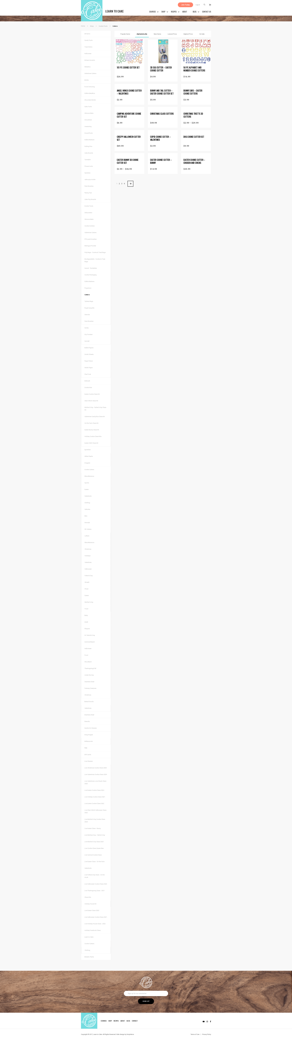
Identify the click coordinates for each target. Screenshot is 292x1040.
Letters (87, 536)
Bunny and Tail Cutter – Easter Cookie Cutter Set (161, 92)
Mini (86, 516)
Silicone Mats (89, 113)
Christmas (88, 549)
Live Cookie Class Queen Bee (94, 848)
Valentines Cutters (90, 73)
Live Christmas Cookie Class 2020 (96, 768)
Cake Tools (88, 106)
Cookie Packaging (90, 275)
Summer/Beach (90, 642)
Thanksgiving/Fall (90, 668)
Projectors (88, 288)
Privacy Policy (206, 1034)
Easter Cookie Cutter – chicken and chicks (194, 161)
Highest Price (188, 34)
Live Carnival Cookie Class (93, 855)
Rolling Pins (88, 146)
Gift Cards (87, 754)
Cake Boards (89, 153)
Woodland (88, 662)
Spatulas (87, 173)
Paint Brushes (89, 186)
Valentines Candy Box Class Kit (95, 416)
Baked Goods (89, 701)
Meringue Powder (90, 246)
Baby (86, 615)
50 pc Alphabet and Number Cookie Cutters (194, 69)
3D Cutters (88, 529)
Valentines (88, 562)
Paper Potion (89, 361)
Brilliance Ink (89, 741)
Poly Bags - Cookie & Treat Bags (95, 252)
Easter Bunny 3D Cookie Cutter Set (127, 161)
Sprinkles (87, 450)
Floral (86, 589)
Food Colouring (89, 87)
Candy (86, 328)
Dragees (87, 463)
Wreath (87, 582)
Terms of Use (195, 1034)
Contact (135, 1021)
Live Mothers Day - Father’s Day (95, 835)
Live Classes (88, 761)
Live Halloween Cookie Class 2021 (96, 917)
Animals (87, 522)
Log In (198, 5)
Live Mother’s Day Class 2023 (94, 842)
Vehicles (87, 509)
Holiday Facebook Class (93, 930)
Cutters (87, 295)
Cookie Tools (103, 26)
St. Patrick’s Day (90, 635)
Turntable (88, 159)
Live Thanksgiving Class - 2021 (95, 890)
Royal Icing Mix (89, 308)
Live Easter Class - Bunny (93, 828)
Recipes (174, 11)
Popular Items (125, 34)
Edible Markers (89, 140)
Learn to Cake (88, 937)
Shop (163, 11)
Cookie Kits (88, 387)
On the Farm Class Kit (91, 423)
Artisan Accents (89, 60)
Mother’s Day (89, 602)
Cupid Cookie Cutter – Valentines (160, 138)
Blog (194, 11)
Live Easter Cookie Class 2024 (94, 790)
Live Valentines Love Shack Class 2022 (95, 782)
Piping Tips (88, 193)
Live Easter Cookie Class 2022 (94, 803)
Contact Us (206, 11)
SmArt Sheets (89, 354)
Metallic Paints (89, 957)
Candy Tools (88, 40)
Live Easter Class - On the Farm (95, 861)
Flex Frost (88, 374)
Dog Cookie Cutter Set (193, 136)
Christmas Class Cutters (162, 113)
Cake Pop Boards (90, 199)
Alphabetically (142, 34)
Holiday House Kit (90, 904)
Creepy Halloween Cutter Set (129, 138)
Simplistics (130, 1034)
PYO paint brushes (90, 239)
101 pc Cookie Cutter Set (128, 67)
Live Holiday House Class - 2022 (95, 924)
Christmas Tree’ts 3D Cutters (193, 115)
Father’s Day (89, 575)
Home (83, 26)
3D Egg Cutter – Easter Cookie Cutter (161, 69)
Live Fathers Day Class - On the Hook (95, 876)
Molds (86, 80)
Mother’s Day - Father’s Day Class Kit (95, 409)
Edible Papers (88, 348)
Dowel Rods (89, 133)
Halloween (87, 53)
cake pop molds (90, 179)
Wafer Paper (89, 367)
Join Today (185, 5)
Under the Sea (89, 675)
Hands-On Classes (90, 728)
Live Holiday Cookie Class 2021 (95, 797)
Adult (86, 622)
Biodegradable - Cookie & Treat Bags (95, 260)
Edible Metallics (90, 93)
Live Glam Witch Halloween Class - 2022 (96, 811)
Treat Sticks (88, 47)
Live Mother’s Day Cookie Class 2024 (95, 820)
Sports (87, 483)
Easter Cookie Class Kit (92, 394)
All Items (87, 34)
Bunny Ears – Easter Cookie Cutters (192, 92)
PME (85, 748)
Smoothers (88, 120)
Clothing (87, 503)
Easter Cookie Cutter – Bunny (161, 161)
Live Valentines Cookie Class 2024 (96, 774)
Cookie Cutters (89, 469)
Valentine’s (88, 496)
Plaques (87, 628)
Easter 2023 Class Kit (91, 443)
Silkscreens (88, 212)
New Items (157, 34)
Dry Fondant (89, 334)
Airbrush (87, 381)
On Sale (202, 34)
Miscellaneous (89, 476)
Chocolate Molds (90, 100)
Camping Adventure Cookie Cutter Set (129, 115)
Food (86, 609)
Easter (87, 489)
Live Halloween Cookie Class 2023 (96, 884)
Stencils (87, 314)
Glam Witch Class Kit (91, 401)
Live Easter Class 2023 (92, 910)
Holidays (87, 556)
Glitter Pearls (89, 456)
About (184, 11)
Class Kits (88, 897)
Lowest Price (172, 34)
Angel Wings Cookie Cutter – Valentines (129, 92)
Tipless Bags (89, 301)
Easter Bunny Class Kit (92, 430)
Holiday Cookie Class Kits (93, 436)
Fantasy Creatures (90, 688)
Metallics (87, 67)
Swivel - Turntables (91, 268)
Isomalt (87, 341)
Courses (152, 11)
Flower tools (89, 166)
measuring (88, 126)
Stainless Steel (89, 682)
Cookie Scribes (90, 226)
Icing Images (88, 735)
